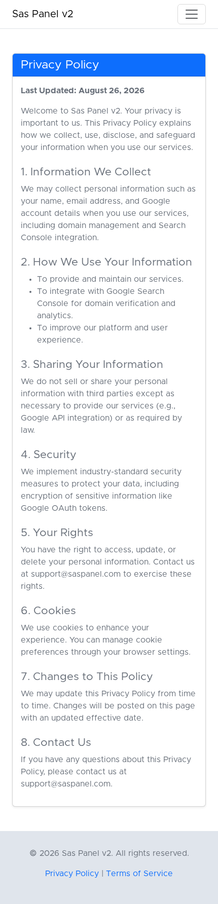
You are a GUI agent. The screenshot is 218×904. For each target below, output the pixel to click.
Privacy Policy (72, 874)
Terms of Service (139, 874)
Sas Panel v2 (43, 14)
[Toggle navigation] (191, 14)
